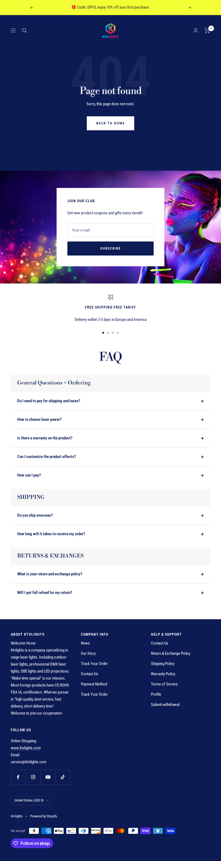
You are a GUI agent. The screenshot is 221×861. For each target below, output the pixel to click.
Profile (156, 694)
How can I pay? (29, 475)
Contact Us (89, 673)
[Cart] (207, 30)
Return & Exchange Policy (170, 653)
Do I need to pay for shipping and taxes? (48, 400)
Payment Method (94, 684)
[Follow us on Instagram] (33, 777)
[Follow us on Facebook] (18, 777)
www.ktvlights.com (26, 748)
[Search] (24, 30)
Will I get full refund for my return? (44, 592)
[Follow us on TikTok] (62, 777)
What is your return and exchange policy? (49, 574)
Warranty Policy (163, 673)
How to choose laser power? (39, 419)
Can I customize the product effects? (46, 456)
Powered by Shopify (43, 816)
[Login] (195, 30)
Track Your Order (94, 663)
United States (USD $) (29, 800)
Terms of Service (164, 684)
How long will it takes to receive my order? (51, 533)
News (85, 643)
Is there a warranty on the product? (44, 438)
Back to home (110, 123)
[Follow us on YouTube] (47, 777)
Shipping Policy (162, 663)
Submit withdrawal (165, 704)
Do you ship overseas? (35, 515)
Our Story (88, 653)
